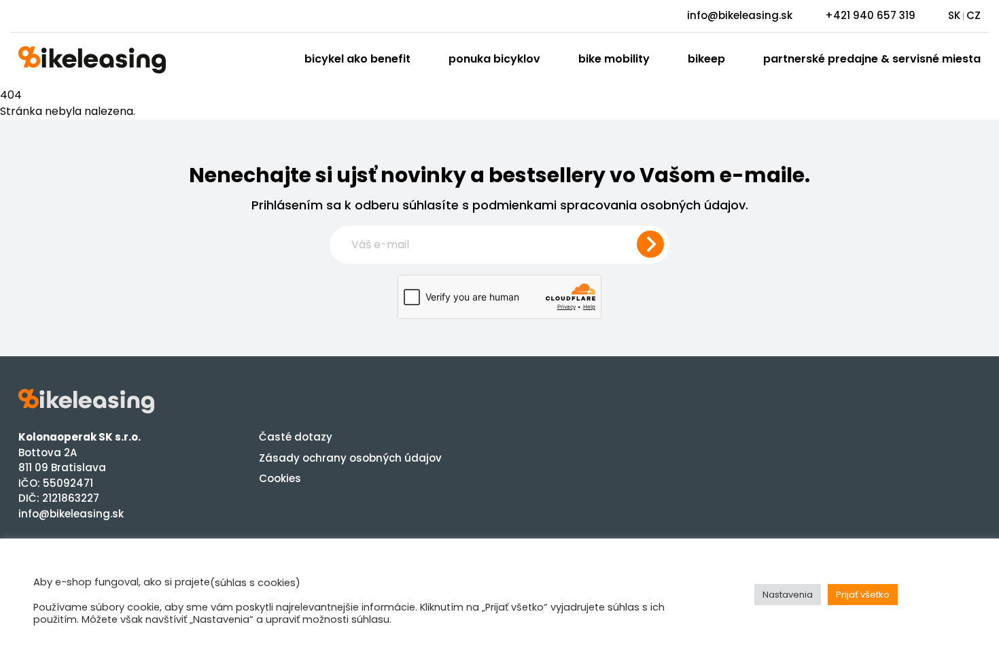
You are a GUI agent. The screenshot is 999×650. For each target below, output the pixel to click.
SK (954, 15)
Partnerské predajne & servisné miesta (872, 59)
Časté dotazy (295, 437)
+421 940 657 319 (870, 15)
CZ (973, 15)
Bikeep (706, 59)
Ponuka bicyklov (494, 59)
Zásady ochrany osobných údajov (350, 458)
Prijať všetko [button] (863, 594)
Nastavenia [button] (788, 594)
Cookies (280, 478)
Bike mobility (614, 59)
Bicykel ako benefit (357, 59)
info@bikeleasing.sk (739, 15)
